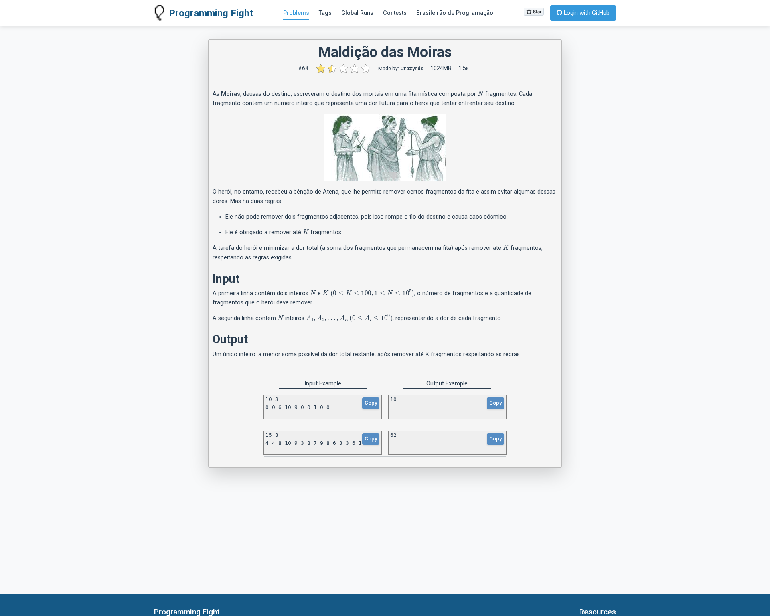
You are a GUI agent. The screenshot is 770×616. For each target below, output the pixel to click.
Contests (395, 13)
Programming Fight (211, 13)
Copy (371, 403)
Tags (325, 13)
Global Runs (357, 13)
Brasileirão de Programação (454, 13)
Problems (296, 13)
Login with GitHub (586, 13)
